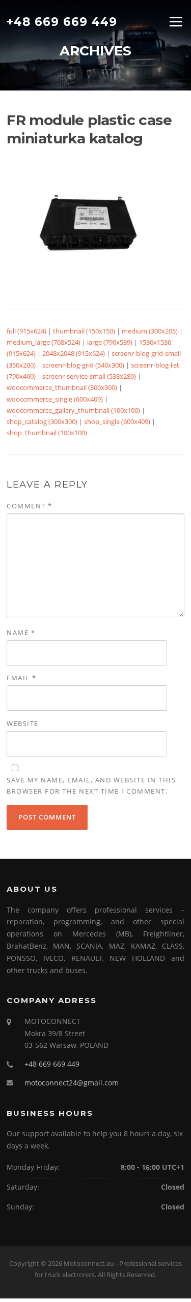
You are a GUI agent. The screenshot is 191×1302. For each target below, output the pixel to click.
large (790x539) (109, 342)
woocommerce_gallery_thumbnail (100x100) (73, 410)
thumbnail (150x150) (84, 331)
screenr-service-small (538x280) (89, 376)
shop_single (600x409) (117, 421)
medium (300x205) (150, 331)
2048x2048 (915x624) (73, 353)
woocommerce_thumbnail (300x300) (62, 387)
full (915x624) (26, 331)
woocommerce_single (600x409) (55, 399)
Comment (29, 505)
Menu (175, 21)
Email (22, 677)
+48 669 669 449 (62, 21)
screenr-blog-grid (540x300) (83, 365)
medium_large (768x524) (43, 342)
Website (23, 723)
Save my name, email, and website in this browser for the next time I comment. (91, 785)
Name (21, 632)
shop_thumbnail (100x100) (47, 432)
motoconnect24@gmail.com (71, 1082)
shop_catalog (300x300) (42, 421)
